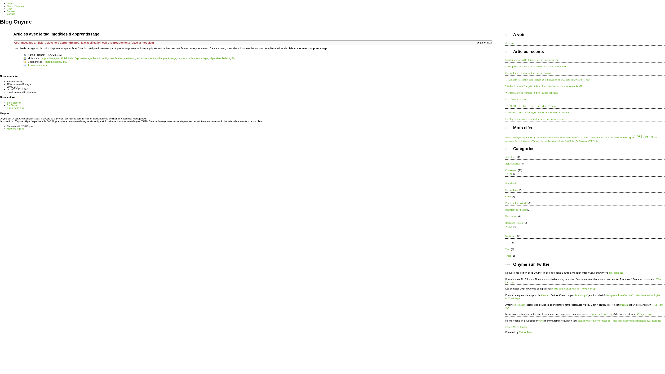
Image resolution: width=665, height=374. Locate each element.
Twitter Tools (525, 332)
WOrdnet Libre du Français (543, 141)
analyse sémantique (513, 138)
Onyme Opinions (15, 6)
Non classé (510, 183)
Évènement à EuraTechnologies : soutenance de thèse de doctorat (537, 112)
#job (615, 320)
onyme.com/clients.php (601, 314)
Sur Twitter (12, 105)
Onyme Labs (511, 190)
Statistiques (510, 236)
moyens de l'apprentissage (193, 58)
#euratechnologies (651, 295)
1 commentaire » (37, 65)
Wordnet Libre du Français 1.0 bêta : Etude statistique (531, 93)
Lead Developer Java (515, 99)
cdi (573, 137)
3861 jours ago (616, 272)
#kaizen (624, 305)
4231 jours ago (654, 320)
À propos (509, 43)
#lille (625, 320)
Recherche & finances (516, 209)
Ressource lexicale (514, 223)
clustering (129, 58)
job (596, 137)
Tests (507, 249)
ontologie (608, 137)
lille (601, 137)
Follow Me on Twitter (516, 327)
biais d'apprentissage (80, 58)
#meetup (545, 295)
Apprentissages (52, 61)
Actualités (510, 157)
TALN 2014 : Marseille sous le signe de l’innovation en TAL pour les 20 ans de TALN (548, 79)
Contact (11, 14)
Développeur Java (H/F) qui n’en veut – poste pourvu (531, 60)
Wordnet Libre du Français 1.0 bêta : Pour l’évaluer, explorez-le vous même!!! (544, 86)
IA (590, 138)
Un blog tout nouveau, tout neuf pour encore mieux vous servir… (537, 119)
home (9, 3)
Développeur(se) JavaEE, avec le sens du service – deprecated (535, 66)
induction (142, 58)
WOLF (518, 141)
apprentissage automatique (558, 137)
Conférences (511, 170)
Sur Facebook (14, 102)
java (593, 137)
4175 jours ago (644, 314)
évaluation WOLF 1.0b (588, 141)
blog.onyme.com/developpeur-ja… (595, 320)
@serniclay (519, 305)
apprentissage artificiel (54, 58)
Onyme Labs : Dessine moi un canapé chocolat (528, 73)
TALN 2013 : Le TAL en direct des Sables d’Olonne (531, 106)
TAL (234, 58)
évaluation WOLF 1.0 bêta (567, 141)
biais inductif (100, 58)
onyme (616, 137)
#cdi (620, 320)
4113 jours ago (512, 298)
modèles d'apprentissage (162, 58)
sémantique (627, 137)
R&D (9, 8)
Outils (508, 196)
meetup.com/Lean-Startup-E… (620, 295)
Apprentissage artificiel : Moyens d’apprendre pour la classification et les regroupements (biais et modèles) (84, 42)
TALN (649, 137)
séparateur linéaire (219, 58)
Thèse (508, 256)
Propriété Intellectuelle (516, 203)
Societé (11, 11)
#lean (639, 295)
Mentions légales (15, 128)
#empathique (581, 295)
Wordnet (526, 141)
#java (541, 320)
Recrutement (511, 216)
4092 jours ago (589, 288)
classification (115, 58)
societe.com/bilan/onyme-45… (566, 288)
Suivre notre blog (15, 108)
